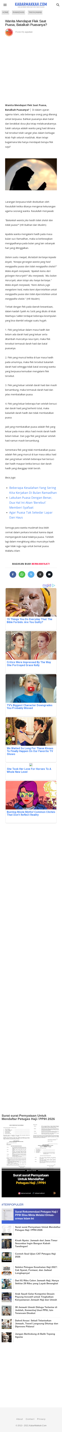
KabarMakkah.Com (37, 1425)
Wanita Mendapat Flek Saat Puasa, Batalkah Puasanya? (26, 23)
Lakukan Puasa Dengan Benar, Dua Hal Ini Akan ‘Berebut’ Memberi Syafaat (30, 502)
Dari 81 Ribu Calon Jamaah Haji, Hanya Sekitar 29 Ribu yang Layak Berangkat (37, 1282)
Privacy (41, 1419)
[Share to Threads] (40, 574)
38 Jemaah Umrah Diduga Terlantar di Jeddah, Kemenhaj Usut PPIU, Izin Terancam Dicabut (36, 1310)
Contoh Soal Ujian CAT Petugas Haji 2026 (35, 1255)
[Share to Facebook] (13, 574)
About (19, 1419)
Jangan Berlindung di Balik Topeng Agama (35, 1335)
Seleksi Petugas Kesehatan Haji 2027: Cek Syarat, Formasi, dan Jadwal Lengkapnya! (36, 1270)
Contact (30, 1419)
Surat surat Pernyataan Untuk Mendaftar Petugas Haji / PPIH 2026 (28, 1117)
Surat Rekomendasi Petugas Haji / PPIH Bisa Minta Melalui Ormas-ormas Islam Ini (36, 1215)
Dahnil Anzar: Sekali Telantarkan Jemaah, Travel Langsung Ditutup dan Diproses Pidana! (36, 1323)
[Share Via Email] (49, 574)
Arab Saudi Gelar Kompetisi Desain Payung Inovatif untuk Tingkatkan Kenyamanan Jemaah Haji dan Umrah (36, 1296)
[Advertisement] (31, 69)
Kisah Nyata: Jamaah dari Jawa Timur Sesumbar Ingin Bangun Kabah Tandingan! (36, 1243)
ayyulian (29, 32)
